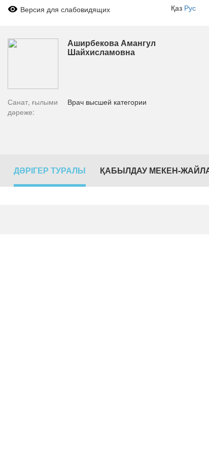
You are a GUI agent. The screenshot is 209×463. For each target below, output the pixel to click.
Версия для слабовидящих (65, 9)
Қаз (176, 8)
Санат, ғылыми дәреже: (33, 107)
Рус (190, 8)
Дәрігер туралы (50, 170)
